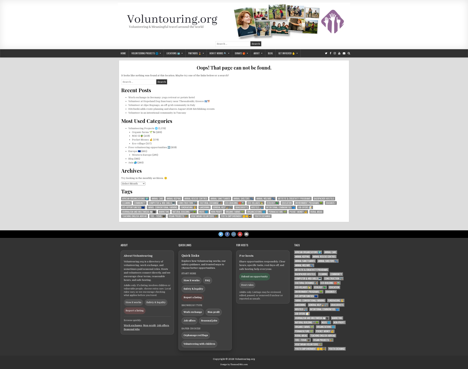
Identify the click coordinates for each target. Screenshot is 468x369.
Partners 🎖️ (194, 53)
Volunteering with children (199, 343)
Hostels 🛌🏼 (257, 207)
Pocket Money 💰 (142, 139)
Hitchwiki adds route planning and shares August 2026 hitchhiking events (171, 109)
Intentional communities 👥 (280, 207)
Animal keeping (174, 198)
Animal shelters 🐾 (243, 198)
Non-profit (216, 211)
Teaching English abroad (134, 216)
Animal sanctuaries (220, 198)
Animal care (157, 198)
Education (287, 203)
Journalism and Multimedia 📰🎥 (139, 211)
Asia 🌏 (132, 162)
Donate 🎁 (240, 53)
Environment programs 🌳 (308, 203)
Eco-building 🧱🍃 (234, 203)
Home (123, 53)
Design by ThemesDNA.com (234, 364)
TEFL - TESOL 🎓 (157, 216)
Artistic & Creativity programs (294, 198)
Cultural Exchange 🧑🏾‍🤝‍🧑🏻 (211, 203)
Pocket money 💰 (298, 211)
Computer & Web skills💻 (162, 203)
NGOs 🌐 (203, 211)
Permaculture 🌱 (277, 211)
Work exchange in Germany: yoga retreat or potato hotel (161, 97)
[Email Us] (344, 53)
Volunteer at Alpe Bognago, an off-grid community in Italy (161, 105)
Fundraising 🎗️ (188, 207)
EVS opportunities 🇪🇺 (133, 207)
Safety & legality (156, 302)
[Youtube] (339, 53)
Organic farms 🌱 (235, 211)
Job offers (163, 325)
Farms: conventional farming (162, 207)
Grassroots (241, 207)
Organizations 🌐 (256, 211)
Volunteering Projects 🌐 (144, 53)
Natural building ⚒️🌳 (184, 211)
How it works (133, 302)
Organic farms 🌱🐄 (143, 132)
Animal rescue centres (195, 198)
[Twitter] (326, 53)
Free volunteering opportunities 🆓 (149, 147)
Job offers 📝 (305, 207)
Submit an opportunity (254, 276)
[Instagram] (335, 53)
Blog (270, 53)
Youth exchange (262, 216)
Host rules (247, 285)
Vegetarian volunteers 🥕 (204, 216)
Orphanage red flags (196, 335)
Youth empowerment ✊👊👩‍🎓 (236, 216)
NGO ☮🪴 (137, 135)
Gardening (204, 207)
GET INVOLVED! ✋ (286, 53)
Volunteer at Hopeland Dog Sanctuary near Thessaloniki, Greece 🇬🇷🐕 (169, 101)
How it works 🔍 (218, 53)
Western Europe (142, 154)
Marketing (164, 211)
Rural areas (316, 211)
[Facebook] (330, 53)
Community (140, 203)
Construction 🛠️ (187, 203)
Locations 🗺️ (173, 53)
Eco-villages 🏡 (255, 203)
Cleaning (126, 203)
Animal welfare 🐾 (265, 198)
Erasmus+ (331, 203)
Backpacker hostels (324, 198)
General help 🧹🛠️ (222, 207)
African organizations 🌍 (135, 198)
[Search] (349, 53)
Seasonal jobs (132, 329)
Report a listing (135, 310)
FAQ (207, 280)
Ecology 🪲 (272, 203)
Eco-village (138, 143)
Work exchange (133, 325)
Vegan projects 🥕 (178, 216)
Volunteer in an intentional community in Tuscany (157, 112)
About (257, 53)
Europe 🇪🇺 (134, 151)
